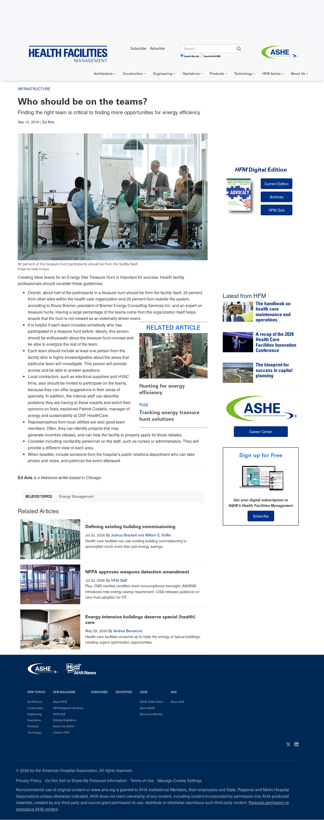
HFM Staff (119, 580)
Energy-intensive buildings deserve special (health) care (140, 619)
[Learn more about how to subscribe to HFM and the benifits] (260, 478)
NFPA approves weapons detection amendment (137, 572)
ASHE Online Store (151, 701)
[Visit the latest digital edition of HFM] (239, 194)
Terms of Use (142, 780)
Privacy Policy (29, 780)
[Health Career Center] (261, 407)
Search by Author (63, 726)
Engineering (162, 73)
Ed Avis (48, 121)
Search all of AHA (212, 56)
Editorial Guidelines (64, 720)
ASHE (144, 692)
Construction (133, 73)
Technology (243, 73)
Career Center (260, 431)
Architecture (103, 73)
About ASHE (147, 708)
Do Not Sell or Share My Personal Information (86, 780)
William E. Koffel (158, 534)
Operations (191, 73)
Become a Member (151, 714)
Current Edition (277, 183)
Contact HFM (61, 732)
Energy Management (76, 496)
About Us (298, 73)
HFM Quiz (277, 210)
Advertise (123, 692)
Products (217, 73)
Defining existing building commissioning (130, 526)
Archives (277, 196)
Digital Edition (261, 169)
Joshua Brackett (124, 534)
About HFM (60, 701)
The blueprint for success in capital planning (274, 371)
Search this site (191, 56)
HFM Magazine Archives (68, 708)
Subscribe (261, 516)
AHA (174, 692)
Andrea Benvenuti (127, 630)
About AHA (177, 701)
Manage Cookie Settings (179, 780)
